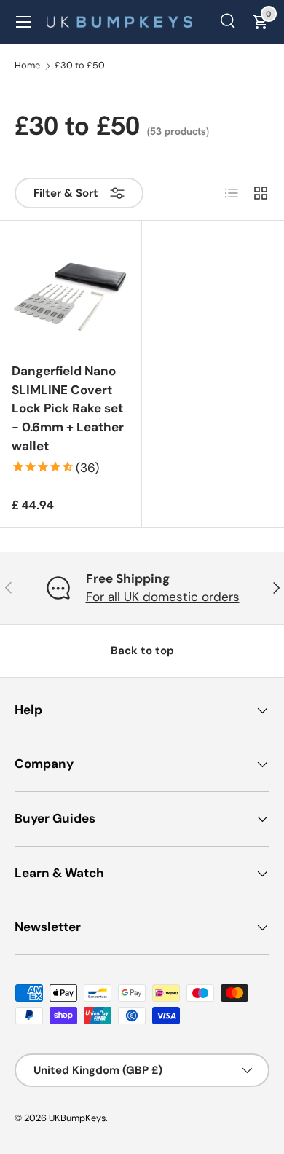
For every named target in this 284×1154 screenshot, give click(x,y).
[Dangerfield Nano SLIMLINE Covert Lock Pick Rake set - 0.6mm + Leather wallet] (71, 291)
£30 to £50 (80, 66)
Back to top (142, 650)
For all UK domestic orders (163, 597)
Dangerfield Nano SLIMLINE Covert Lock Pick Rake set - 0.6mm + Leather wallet (68, 408)
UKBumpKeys (77, 1118)
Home (27, 66)
